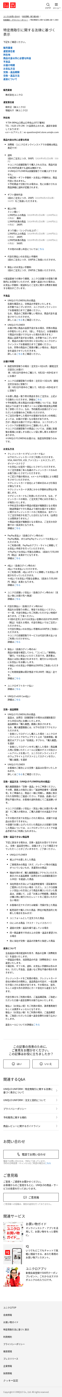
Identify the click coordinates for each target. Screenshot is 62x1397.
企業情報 (7, 1365)
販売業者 (8, 47)
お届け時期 (9, 65)
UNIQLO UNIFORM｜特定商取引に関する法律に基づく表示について (28, 1090)
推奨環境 (7, 1351)
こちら (41, 249)
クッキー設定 (10, 1380)
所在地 (6, 54)
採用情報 (7, 1373)
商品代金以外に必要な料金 (17, 58)
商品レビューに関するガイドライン (21, 1126)
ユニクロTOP (9, 1307)
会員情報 (7, 1314)
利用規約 (7, 1336)
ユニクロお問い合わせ (11, 16)
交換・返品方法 (11, 75)
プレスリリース (10, 1358)
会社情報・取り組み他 (30, 16)
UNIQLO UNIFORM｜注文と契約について (24, 1100)
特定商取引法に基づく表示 (16, 1329)
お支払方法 (9, 68)
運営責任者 (9, 51)
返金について (10, 79)
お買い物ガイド (10, 1322)
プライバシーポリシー (14, 1108)
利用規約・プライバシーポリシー (15, 20)
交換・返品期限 (11, 72)
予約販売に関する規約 (14, 1117)
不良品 (6, 61)
